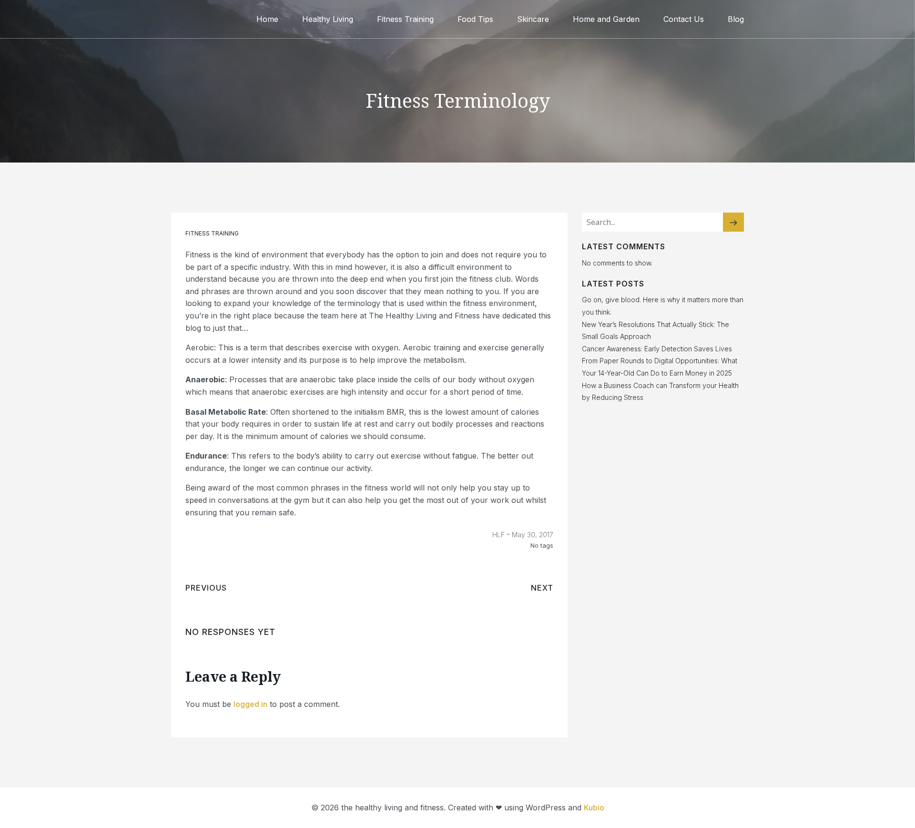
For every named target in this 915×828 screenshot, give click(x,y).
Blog (736, 19)
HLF (498, 535)
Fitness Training (405, 19)
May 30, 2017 (532, 535)
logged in (250, 704)
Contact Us (683, 19)
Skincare (533, 19)
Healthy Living (327, 19)
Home (267, 19)
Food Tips (475, 19)
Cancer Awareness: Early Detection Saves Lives (657, 349)
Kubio (594, 807)
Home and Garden (606, 19)
